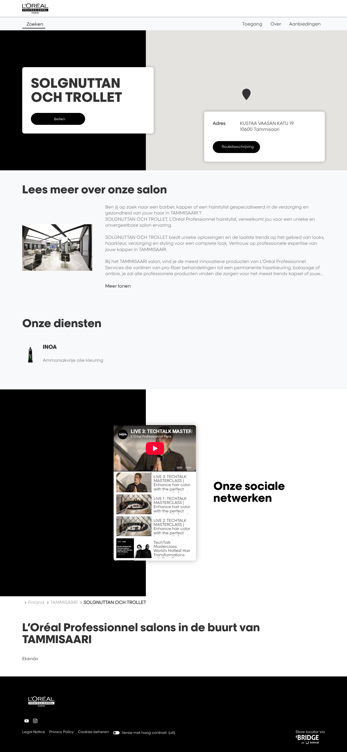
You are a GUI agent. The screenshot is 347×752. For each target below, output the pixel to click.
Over (276, 24)
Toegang (252, 24)
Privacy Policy (61, 732)
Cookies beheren (93, 732)
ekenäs (30, 658)
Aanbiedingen (305, 24)
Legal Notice (33, 732)
